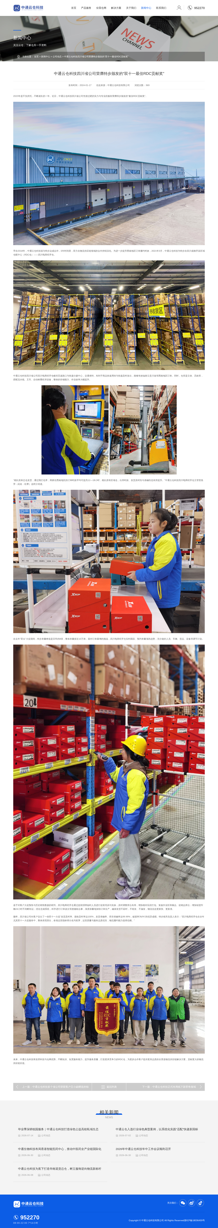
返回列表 (112, 1086)
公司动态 (57, 56)
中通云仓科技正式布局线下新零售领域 (174, 1086)
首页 (73, 8)
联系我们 (161, 8)
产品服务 (86, 8)
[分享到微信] (182, 1202)
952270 (29, 1217)
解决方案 (116, 8)
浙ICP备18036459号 (194, 1220)
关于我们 (131, 8)
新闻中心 (146, 8)
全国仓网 (101, 8)
